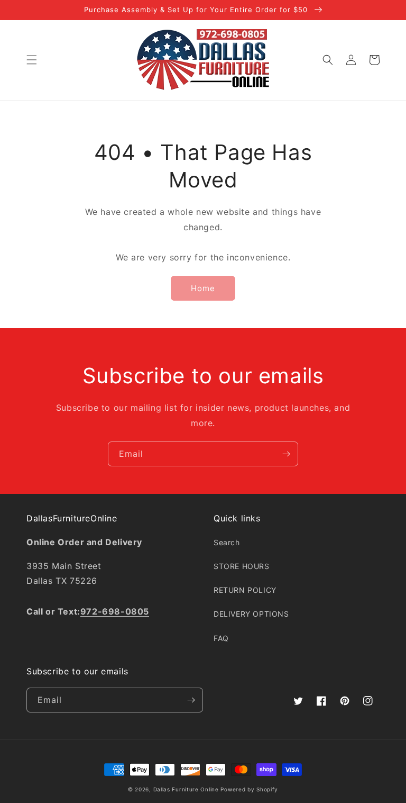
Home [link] (203, 288)
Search (227, 542)
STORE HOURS (242, 566)
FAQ (221, 638)
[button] (31, 59)
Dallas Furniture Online (186, 789)
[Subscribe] (286, 453)
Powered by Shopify (249, 789)
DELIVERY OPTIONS (251, 613)
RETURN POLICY (245, 589)
